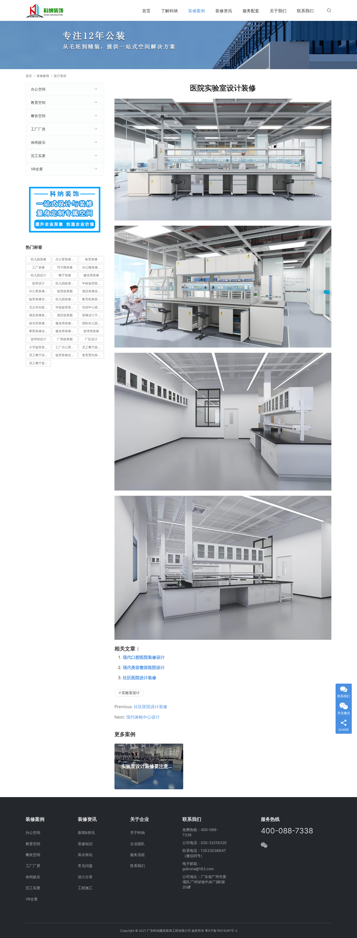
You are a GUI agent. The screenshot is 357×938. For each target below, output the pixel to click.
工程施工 (85, 888)
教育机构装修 (91, 299)
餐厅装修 (65, 275)
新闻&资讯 (86, 832)
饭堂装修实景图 (40, 299)
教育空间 (38, 102)
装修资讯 (223, 10)
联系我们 (305, 10)
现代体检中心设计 (143, 717)
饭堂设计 (38, 283)
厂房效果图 (65, 339)
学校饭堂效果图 (93, 283)
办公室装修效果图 (40, 291)
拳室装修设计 (38, 331)
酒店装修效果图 (40, 315)
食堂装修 (91, 259)
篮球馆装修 (91, 331)
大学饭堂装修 (38, 347)
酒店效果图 (65, 315)
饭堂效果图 (65, 291)
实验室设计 (131, 692)
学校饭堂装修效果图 (66, 307)
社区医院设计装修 (139, 677)
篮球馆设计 (38, 339)
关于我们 (278, 10)
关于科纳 (137, 832)
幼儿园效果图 (64, 283)
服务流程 (137, 854)
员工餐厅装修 (38, 363)
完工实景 (38, 155)
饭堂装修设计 (64, 355)
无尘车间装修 (38, 307)
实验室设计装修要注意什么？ (148, 766)
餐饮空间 (38, 115)
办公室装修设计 (66, 259)
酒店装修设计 (91, 291)
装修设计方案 (91, 315)
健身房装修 (91, 275)
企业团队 (137, 843)
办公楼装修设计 (93, 267)
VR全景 (37, 169)
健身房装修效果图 (66, 323)
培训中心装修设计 (93, 307)
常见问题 (85, 865)
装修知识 (85, 843)
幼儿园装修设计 (66, 299)
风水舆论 (85, 854)
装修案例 (196, 10)
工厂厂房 (38, 129)
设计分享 (85, 877)
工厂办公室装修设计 (66, 347)
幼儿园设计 (38, 275)
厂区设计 (91, 339)
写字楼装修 (65, 267)
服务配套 (251, 10)
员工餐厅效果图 (93, 347)
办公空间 (38, 89)
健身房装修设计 (66, 331)
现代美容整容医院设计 (144, 667)
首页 (146, 10)
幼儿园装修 (38, 259)
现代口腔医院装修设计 (144, 657)
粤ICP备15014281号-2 (221, 931)
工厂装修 (38, 267)
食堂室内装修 (91, 355)
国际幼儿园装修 (93, 323)
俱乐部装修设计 (40, 323)
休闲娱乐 (38, 142)
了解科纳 (169, 10)
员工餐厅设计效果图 (40, 355)
